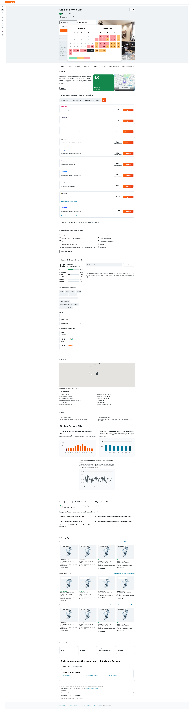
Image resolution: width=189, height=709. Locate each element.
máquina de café (63, 294)
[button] (2, 2)
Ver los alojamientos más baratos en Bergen (124, 573)
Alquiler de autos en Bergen (92, 675)
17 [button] (70, 46)
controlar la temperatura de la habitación (69, 304)
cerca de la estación (70, 291)
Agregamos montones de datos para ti (70, 695)
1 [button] (88, 36)
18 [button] (74, 46)
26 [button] (78, 50)
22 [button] (88, 46)
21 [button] (85, 46)
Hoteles (70, 705)
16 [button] (92, 43)
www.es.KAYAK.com (63, 705)
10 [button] (70, 43)
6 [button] (81, 39)
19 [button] (77, 46)
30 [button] (92, 50)
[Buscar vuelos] (2, 6)
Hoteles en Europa (78, 705)
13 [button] (81, 43)
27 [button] (81, 50)
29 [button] (88, 50)
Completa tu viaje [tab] (66, 666)
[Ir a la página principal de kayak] (10, 2)
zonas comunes (72, 294)
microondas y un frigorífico (66, 307)
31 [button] (70, 54)
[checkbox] (66, 333)
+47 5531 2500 (63, 17)
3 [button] (107, 36)
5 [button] (114, 36)
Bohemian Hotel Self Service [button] (104, 561)
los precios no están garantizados (92, 688)
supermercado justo (64, 298)
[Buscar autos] (2, 13)
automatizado (74, 298)
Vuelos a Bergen (66, 675)
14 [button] (85, 43)
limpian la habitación (64, 301)
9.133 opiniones (73, 13)
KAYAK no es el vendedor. (67, 692)
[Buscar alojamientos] (2, 9)
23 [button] (92, 46)
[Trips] (2, 27)
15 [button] (88, 43)
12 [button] (77, 43)
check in (62, 291)
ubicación (78, 291)
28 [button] (85, 50)
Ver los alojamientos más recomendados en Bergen (122, 604)
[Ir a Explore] (2, 17)
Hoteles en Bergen (113, 675)
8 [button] (88, 39)
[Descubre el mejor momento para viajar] (2, 23)
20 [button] (81, 46)
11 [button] (74, 43)
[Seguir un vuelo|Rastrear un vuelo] (2, 20)
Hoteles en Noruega (87, 705)
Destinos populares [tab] (77, 666)
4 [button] (74, 39)
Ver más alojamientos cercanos (127, 541)
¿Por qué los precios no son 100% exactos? (72, 698)
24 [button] (70, 50)
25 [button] (74, 50)
